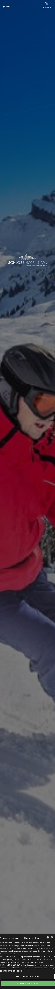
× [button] (52, 937)
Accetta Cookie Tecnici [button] (27, 976)
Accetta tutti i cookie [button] (27, 983)
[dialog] (27, 961)
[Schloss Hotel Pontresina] (27, 260)
